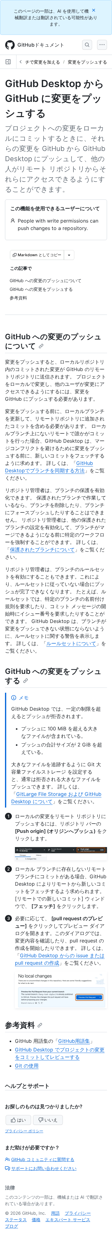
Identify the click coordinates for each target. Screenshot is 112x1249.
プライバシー (78, 1213)
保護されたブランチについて (42, 549)
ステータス (16, 1219)
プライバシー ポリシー (24, 1131)
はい (21, 1119)
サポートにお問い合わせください (44, 1168)
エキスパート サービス (67, 1219)
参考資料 (20, 1025)
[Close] (94, 10)
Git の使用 (27, 1066)
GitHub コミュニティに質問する (42, 1159)
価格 (36, 1219)
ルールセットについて (71, 643)
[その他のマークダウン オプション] (69, 255)
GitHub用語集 (74, 1041)
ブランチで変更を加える (36, 62)
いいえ (51, 1119)
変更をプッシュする (87, 62)
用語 (55, 1213)
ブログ (11, 1226)
